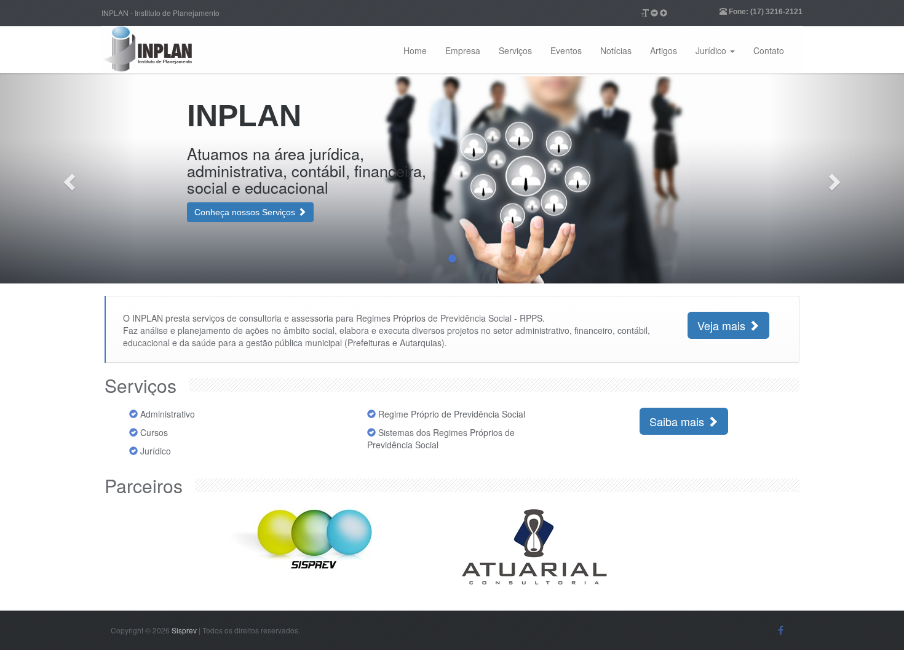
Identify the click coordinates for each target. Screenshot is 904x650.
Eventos (566, 50)
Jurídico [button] (712, 50)
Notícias (616, 50)
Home (415, 50)
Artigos (663, 50)
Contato (768, 50)
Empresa (462, 50)
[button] (68, 178)
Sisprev (185, 630)
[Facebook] (780, 630)
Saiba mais (678, 421)
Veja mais (722, 325)
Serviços (515, 50)
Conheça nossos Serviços (246, 212)
